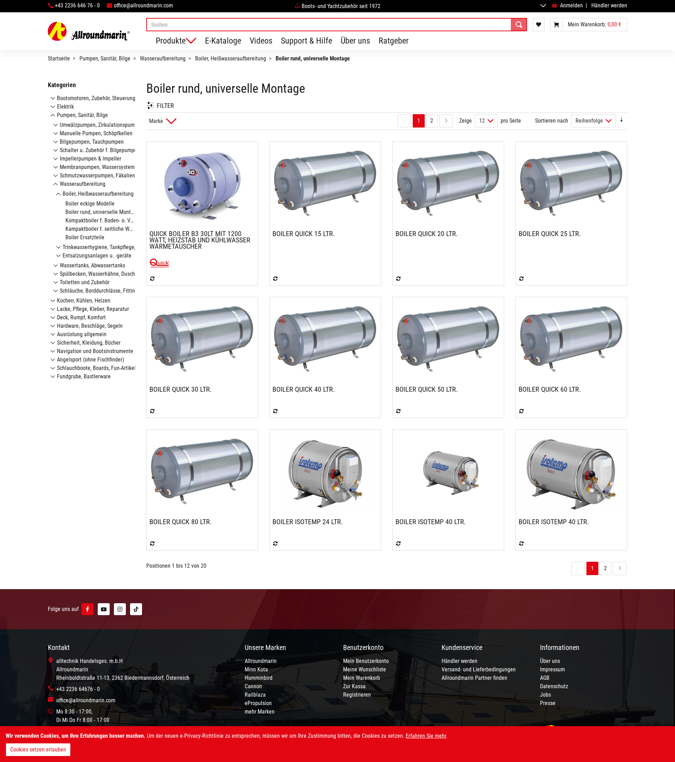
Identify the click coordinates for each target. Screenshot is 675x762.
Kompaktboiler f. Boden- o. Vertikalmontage (115, 220)
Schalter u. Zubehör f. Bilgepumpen (100, 150)
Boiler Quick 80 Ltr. (180, 521)
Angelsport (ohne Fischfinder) (90, 359)
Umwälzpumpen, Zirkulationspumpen (101, 125)
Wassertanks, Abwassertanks (92, 265)
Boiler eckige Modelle (90, 203)
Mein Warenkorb (361, 678)
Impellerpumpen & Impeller (90, 158)
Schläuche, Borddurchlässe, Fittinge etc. (105, 290)
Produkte (171, 41)
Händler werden (609, 5)
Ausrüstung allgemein (82, 334)
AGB (544, 678)
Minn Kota (256, 669)
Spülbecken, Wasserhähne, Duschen (100, 274)
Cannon (253, 686)
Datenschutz (554, 686)
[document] (337, 744)
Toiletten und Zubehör (85, 282)
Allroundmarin (261, 661)
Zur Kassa (354, 686)
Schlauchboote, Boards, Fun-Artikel (96, 368)
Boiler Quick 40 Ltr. (303, 389)
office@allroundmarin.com (143, 5)
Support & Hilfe (306, 41)
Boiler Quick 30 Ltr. (180, 389)
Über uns (355, 41)
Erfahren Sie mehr (426, 735)
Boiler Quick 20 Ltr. (427, 233)
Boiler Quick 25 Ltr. (550, 233)
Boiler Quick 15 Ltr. (303, 233)
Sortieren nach (551, 120)
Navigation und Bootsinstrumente (95, 351)
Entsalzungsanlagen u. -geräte (97, 255)
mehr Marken (260, 711)
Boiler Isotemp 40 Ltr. (431, 521)
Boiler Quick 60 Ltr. (550, 389)
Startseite (59, 58)
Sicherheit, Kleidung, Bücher (89, 342)
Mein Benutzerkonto (366, 661)
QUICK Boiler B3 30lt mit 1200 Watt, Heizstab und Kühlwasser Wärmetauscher (199, 239)
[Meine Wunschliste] (538, 24)
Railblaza (255, 694)
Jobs (545, 694)
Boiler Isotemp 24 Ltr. (307, 521)
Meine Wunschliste (364, 669)
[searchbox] (336, 24)
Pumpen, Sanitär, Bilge (104, 58)
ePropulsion (258, 703)
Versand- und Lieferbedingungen (479, 669)
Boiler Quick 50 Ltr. (427, 389)
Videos (261, 41)
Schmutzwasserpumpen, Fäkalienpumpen (106, 175)
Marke (156, 121)
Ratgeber (394, 41)
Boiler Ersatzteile (84, 237)
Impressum (552, 669)
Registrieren (357, 694)
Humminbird (258, 678)
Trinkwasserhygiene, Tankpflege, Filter (106, 247)
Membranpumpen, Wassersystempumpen (106, 167)
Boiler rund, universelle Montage (102, 212)
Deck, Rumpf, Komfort (81, 317)
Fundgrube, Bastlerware (84, 376)
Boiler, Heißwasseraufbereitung (230, 58)
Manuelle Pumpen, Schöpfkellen (96, 133)
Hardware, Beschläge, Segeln (90, 326)
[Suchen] (519, 24)
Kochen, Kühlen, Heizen (83, 300)
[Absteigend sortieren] (621, 120)
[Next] (446, 121)
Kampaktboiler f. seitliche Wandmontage (111, 229)
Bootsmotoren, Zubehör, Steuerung (96, 98)
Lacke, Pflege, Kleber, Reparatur (93, 309)
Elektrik (65, 106)
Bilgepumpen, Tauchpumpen (92, 141)
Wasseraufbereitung (163, 58)
